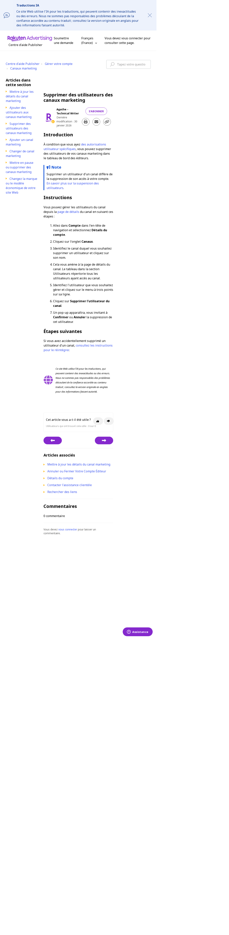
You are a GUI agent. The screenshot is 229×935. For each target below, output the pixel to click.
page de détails (68, 212)
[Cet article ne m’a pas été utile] (109, 421)
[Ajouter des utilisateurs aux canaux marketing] (53, 440)
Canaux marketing (23, 68)
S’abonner (96, 111)
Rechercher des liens (62, 492)
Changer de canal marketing (20, 153)
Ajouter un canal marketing (19, 142)
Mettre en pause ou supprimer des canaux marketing (19, 167)
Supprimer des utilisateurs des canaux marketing (18, 128)
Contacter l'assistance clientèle (69, 485)
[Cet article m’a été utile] (98, 421)
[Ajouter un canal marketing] (104, 440)
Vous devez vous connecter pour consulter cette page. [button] (128, 40)
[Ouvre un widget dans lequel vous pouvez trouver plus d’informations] (138, 632)
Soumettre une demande (63, 40)
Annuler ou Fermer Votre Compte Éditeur (76, 471)
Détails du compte (60, 478)
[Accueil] (30, 38)
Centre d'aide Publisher (23, 64)
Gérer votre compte (59, 64)
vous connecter (67, 529)
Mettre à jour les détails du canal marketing (20, 96)
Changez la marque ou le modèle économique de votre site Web (21, 186)
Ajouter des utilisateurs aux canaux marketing (18, 112)
